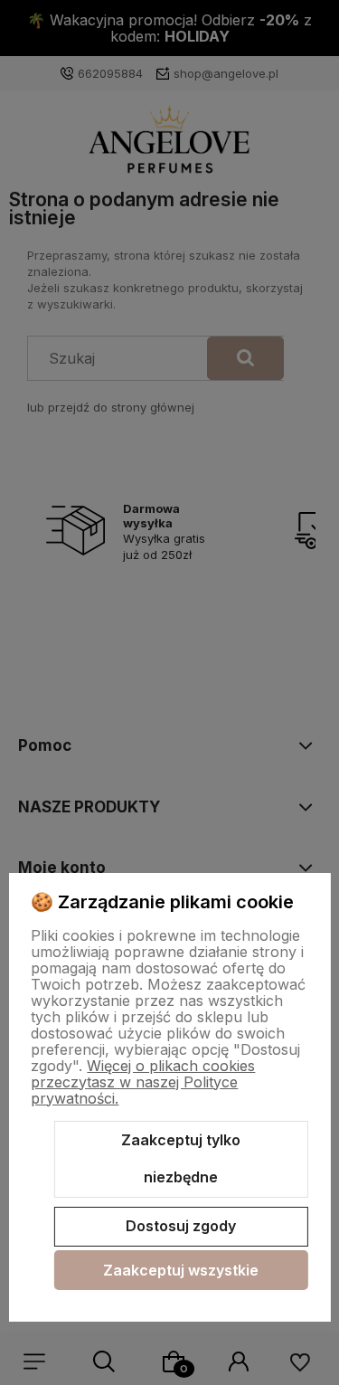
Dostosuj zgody (181, 1226)
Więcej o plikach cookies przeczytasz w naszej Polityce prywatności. (143, 1082)
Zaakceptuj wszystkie (181, 1270)
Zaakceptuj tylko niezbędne (180, 1159)
